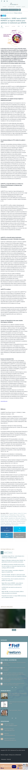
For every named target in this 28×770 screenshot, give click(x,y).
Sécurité (6, 521)
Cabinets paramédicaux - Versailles (15, 710)
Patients (15, 513)
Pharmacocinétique (13, 516)
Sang (24, 516)
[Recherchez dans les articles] (19, 10)
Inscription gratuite (13, 9)
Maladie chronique (21, 521)
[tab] (2, 552)
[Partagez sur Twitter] (3, 16)
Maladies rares (4, 519)
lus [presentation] (2, 552)
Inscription (23, 6)
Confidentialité (23, 519)
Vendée (2, 670)
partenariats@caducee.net (10, 740)
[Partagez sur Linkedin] (5, 16)
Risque (17, 515)
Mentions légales (5, 754)
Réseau (14, 521)
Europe (2, 521)
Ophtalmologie (8, 524)
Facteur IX (23, 518)
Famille (2, 516)
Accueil (2, 13)
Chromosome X (11, 519)
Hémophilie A (4, 515)
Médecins (6, 518)
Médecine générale (6, 665)
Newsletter (4, 6)
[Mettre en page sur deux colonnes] (18, 26)
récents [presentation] (5, 552)
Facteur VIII (20, 513)
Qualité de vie (12, 518)
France (24, 513)
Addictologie (6, 670)
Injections (22, 515)
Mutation (17, 519)
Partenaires (3, 759)
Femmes (10, 521)
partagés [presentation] (10, 552)
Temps (2, 518)
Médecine (8, 523)
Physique (20, 516)
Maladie (6, 516)
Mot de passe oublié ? (11, 6)
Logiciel (11, 513)
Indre (2, 665)
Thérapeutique (12, 515)
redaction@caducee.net (9, 735)
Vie (8, 515)
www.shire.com (4, 401)
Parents (2, 524)
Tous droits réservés (20, 750)
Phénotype (3, 523)
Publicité (9, 759)
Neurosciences (15, 524)
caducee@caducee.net (9, 730)
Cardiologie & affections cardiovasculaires (11, 675)
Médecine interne (15, 523)
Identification (18, 6)
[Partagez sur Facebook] (1, 16)
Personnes (18, 518)
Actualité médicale (9, 13)
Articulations (22, 523)
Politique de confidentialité (15, 754)
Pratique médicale (18, 13)
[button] (22, 26)
